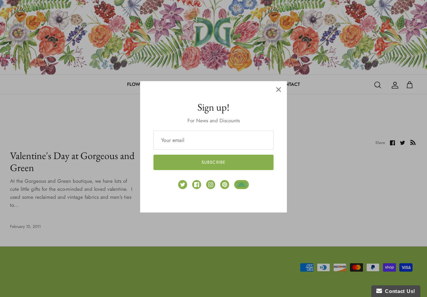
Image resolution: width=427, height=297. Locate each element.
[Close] (278, 89)
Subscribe (213, 162)
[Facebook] (196, 184)
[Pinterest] (224, 184)
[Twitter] (182, 184)
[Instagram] (210, 184)
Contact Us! (398, 291)
